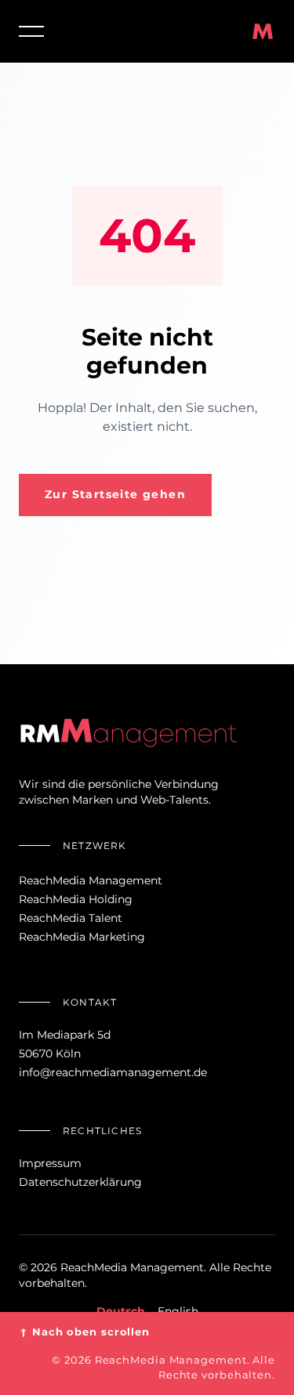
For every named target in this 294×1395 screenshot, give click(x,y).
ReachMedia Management (90, 880)
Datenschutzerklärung (80, 1182)
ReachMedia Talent (70, 918)
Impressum (50, 1163)
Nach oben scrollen (84, 1332)
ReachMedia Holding (75, 899)
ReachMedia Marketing (82, 937)
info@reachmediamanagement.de (113, 1072)
